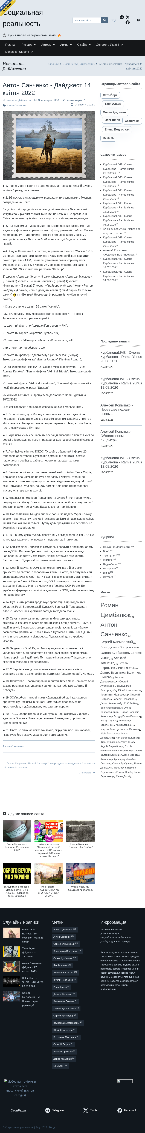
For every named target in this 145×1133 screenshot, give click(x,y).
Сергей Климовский (116, 642)
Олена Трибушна (122, 763)
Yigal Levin (135, 750)
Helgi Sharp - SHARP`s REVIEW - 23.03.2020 (33, 982)
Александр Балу (109, 716)
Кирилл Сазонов (129, 729)
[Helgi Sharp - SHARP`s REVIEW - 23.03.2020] (11, 982)
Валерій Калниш (109, 754)
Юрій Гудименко (109, 741)
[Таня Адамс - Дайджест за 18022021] (11, 952)
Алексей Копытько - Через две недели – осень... (116, 409)
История (109, 576)
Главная (53, 64)
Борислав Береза (110, 707)
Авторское (111, 568)
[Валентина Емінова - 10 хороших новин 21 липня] (11, 936)
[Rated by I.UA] (125, 1081)
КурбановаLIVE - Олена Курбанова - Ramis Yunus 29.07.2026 (118, 242)
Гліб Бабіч (130, 703)
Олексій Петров (63, 1044)
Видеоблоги (112, 564)
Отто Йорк (110, 95)
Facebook (130, 1110)
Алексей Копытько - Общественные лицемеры (116, 436)
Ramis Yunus (62, 965)
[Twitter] (129, 17)
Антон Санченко (16, 105)
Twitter (94, 1110)
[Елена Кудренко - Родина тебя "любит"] (80, 830)
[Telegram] (123, 17)
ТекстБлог (111, 555)
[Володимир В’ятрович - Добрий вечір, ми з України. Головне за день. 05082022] (17, 873)
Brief (107, 551)
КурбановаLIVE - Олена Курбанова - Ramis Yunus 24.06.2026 (118, 276)
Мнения (110, 559)
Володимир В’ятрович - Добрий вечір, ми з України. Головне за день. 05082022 (17, 891)
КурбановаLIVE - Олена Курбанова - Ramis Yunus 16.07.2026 (118, 263)
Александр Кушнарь (112, 759)
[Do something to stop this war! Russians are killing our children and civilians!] (8, 8)
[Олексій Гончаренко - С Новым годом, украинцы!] (11, 999)
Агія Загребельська (127, 737)
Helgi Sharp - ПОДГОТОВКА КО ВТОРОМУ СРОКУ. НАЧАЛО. (48, 891)
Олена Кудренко (114, 112)
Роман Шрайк (124, 772)
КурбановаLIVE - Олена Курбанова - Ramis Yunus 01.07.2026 (118, 194)
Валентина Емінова (65, 1001)
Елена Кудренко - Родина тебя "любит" (80, 845)
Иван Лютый (126, 668)
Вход (112, 20)
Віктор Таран (107, 720)
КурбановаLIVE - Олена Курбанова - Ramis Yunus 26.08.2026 (118, 169)
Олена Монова (130, 754)
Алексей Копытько (65, 972)
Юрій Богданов (109, 733)
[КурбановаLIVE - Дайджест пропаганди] (80, 873)
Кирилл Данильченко (66, 1008)
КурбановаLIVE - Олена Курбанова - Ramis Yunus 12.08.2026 (118, 207)
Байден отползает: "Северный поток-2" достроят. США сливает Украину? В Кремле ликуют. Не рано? (48, 850)
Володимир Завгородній (67, 1022)
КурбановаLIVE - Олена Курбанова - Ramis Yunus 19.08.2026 (118, 181)
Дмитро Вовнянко (112, 672)
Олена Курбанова (114, 653)
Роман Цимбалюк (64, 929)
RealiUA (108, 138)
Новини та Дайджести (78, 64)
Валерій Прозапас (123, 699)
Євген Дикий (123, 776)
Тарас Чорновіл (130, 711)
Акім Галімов (115, 767)
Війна (108, 572)
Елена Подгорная (117, 129)
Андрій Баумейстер (111, 746)
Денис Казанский (110, 703)
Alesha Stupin (119, 750)
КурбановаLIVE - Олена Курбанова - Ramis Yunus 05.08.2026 (118, 220)
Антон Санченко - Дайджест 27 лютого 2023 (32, 967)
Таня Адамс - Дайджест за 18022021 (29, 952)
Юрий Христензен (129, 690)
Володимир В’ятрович (117, 647)
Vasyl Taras (127, 741)
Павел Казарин (131, 716)
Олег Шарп (112, 120)
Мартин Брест (108, 729)
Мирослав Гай (124, 724)
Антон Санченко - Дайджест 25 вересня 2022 (16, 847)
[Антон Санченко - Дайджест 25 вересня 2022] (17, 830)
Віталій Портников (64, 979)
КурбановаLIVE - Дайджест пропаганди (80, 888)
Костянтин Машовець (113, 694)
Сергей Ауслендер (64, 1015)
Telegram (58, 1110)
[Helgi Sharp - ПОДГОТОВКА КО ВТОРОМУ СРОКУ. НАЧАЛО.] (48, 873)
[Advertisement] (121, 310)
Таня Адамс (113, 103)
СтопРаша (85, 772)
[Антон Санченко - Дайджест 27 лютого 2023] (11, 967)
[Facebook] (129, 22)
